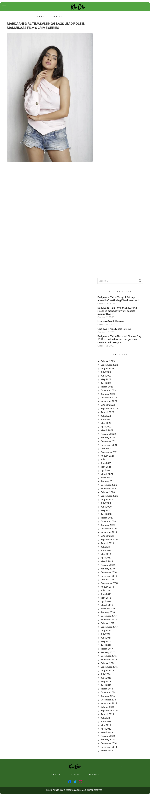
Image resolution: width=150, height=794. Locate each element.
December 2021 (109, 441)
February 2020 (108, 521)
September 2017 (109, 627)
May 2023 (106, 379)
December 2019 (109, 528)
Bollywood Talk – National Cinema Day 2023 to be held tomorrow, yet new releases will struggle (119, 339)
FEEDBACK (94, 775)
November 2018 (109, 576)
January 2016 (108, 696)
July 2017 (105, 634)
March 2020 (107, 518)
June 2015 (106, 721)
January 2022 (108, 438)
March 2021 (107, 474)
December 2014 (109, 743)
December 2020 (109, 485)
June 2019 (106, 550)
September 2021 (109, 452)
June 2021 (106, 463)
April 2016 (106, 685)
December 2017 (109, 616)
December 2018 (109, 572)
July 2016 (105, 674)
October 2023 (108, 361)
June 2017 (106, 638)
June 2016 (106, 678)
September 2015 (109, 710)
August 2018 (107, 587)
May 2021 (106, 467)
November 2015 (109, 703)
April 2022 (106, 427)
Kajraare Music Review (110, 321)
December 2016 (109, 656)
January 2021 (108, 481)
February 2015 (108, 736)
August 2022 (107, 412)
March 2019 (107, 561)
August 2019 (107, 543)
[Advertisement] (120, 34)
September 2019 (109, 539)
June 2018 (106, 594)
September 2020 (109, 496)
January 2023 (108, 394)
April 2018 (106, 601)
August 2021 (107, 456)
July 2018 (105, 590)
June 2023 (106, 376)
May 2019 (106, 554)
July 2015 (105, 718)
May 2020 (106, 510)
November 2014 (109, 747)
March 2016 (107, 689)
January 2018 (108, 612)
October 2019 (107, 536)
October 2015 (107, 707)
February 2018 (108, 609)
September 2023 (109, 365)
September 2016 (109, 667)
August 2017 (107, 630)
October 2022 (108, 405)
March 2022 (107, 430)
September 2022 (109, 408)
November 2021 (109, 445)
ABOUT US (55, 775)
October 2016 (107, 663)
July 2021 (105, 459)
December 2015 (109, 700)
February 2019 (108, 565)
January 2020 (108, 525)
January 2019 (108, 569)
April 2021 (106, 470)
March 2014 (107, 750)
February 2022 (108, 434)
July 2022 (106, 416)
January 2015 (108, 740)
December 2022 (109, 397)
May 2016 (106, 681)
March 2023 (107, 387)
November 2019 (109, 532)
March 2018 (107, 605)
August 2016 (107, 670)
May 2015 (106, 725)
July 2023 (106, 372)
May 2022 (106, 423)
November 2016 (109, 659)
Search (140, 281)
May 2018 (106, 598)
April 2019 (106, 558)
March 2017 (107, 649)
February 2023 (108, 390)
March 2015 (107, 732)
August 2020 (107, 499)
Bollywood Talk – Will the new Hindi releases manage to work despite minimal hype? (117, 311)
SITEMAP (75, 775)
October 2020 (108, 492)
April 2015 (106, 729)
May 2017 (106, 641)
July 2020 (106, 503)
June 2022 (106, 419)
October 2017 (107, 623)
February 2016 (108, 692)
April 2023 (106, 383)
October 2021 (107, 449)
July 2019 (105, 547)
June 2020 (106, 507)
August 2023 (107, 368)
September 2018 (109, 583)
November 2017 (109, 619)
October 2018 (107, 579)
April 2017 (106, 645)
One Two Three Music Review (114, 329)
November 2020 (109, 488)
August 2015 (107, 714)
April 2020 (106, 514)
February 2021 (108, 477)
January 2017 (108, 652)
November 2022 (109, 401)
